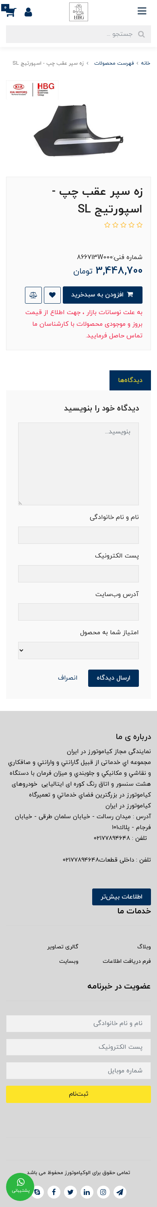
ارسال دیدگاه (113, 678)
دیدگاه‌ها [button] (130, 380)
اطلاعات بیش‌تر (122, 896)
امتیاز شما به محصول (109, 632)
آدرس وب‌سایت (117, 594)
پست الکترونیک (117, 555)
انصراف (68, 678)
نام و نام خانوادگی (114, 517)
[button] (15, 11)
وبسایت (68, 961)
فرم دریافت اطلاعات (127, 961)
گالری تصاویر (62, 947)
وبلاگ (144, 947)
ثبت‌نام (78, 1094)
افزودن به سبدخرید (98, 294)
